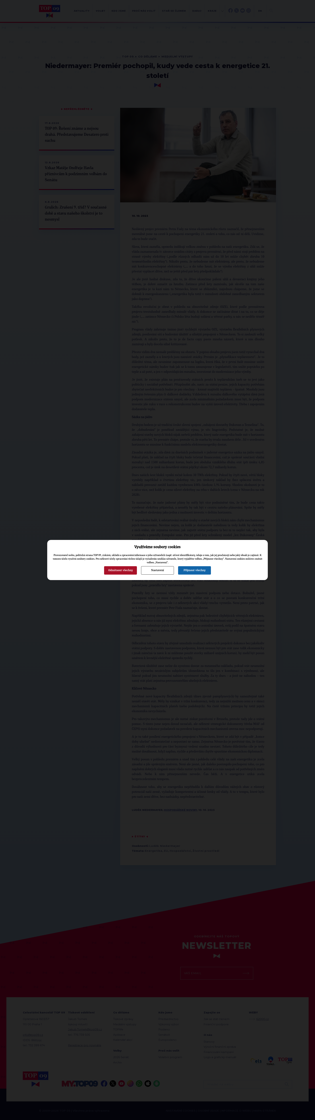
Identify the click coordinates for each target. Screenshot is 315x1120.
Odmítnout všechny (120, 570)
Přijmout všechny (195, 570)
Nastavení (157, 570)
